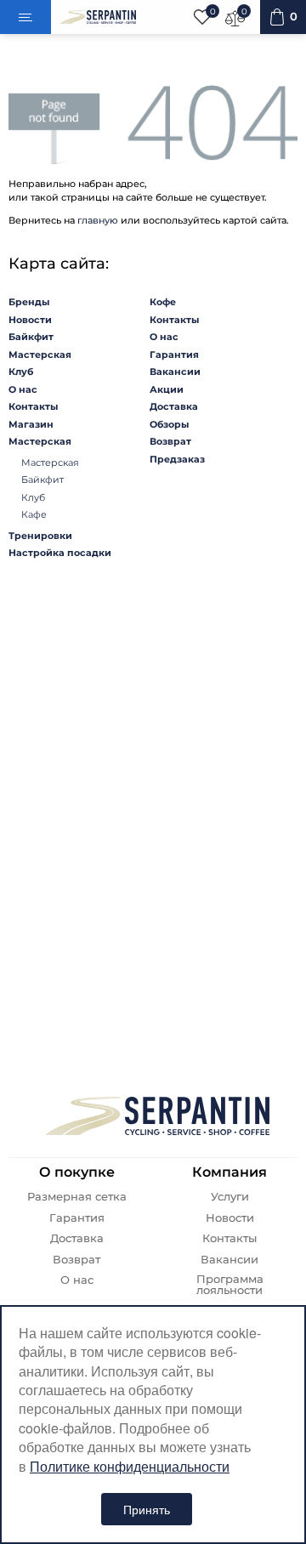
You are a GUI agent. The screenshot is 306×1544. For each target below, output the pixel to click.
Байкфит (31, 337)
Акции (167, 389)
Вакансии (175, 371)
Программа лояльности (230, 1285)
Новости (30, 320)
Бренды (28, 302)
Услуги (230, 1196)
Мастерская (39, 354)
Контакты (33, 406)
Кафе (34, 514)
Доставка (174, 406)
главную (97, 220)
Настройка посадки (59, 553)
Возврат (170, 441)
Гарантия (174, 354)
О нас (22, 389)
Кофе (163, 302)
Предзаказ (177, 459)
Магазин (31, 424)
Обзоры (169, 424)
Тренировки (40, 536)
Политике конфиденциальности (130, 1466)
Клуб (20, 371)
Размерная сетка (77, 1196)
